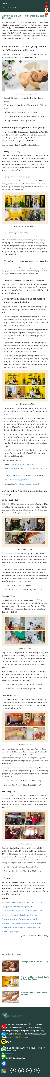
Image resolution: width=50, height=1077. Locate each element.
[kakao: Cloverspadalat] (3, 1041)
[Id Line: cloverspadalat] (3, 1056)
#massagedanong (35, 923)
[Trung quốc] (46, 13)
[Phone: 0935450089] (3, 1026)
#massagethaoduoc (8, 927)
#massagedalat (7, 919)
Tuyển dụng (6, 1051)
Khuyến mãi (41, 1048)
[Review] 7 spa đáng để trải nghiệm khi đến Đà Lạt (19, 915)
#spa (38, 927)
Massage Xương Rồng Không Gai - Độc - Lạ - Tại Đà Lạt (22, 902)
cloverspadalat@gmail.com (19, 480)
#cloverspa (5, 923)
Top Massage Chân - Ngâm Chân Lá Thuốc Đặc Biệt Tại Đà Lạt (24, 911)
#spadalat (15, 919)
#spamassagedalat (14, 932)
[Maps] (3, 1070)
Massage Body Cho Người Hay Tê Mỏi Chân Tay (34, 993)
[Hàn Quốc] (46, 11)
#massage (5, 932)
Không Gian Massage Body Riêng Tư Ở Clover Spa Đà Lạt (35, 978)
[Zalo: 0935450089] (3, 1034)
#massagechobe (30, 927)
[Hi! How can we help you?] (3, 1063)
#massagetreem (19, 927)
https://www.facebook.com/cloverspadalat (25, 484)
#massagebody (24, 923)
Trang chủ (5, 7)
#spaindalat (22, 919)
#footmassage (14, 923)
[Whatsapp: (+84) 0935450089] (3, 1048)
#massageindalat (32, 919)
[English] (46, 8)
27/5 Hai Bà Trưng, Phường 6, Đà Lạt (24, 464)
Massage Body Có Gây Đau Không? (35, 962)
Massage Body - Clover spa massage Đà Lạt (17, 907)
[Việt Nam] (46, 6)
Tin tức (14, 7)
